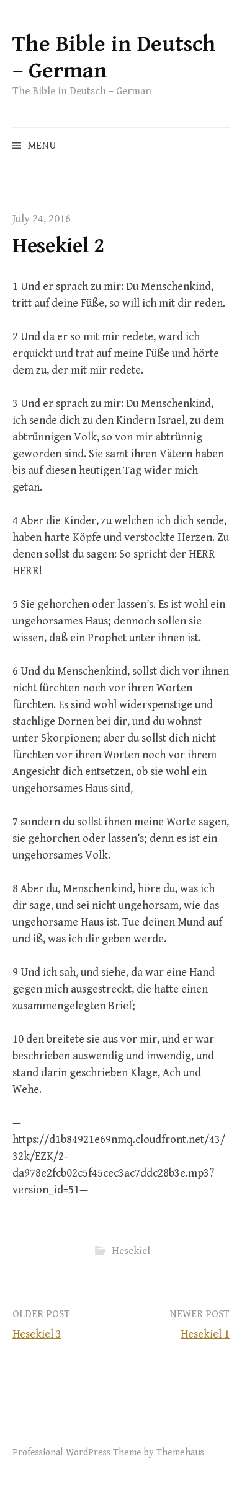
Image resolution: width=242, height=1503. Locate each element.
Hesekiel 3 (36, 1334)
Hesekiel (131, 1251)
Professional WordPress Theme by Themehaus (108, 1452)
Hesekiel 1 (205, 1334)
